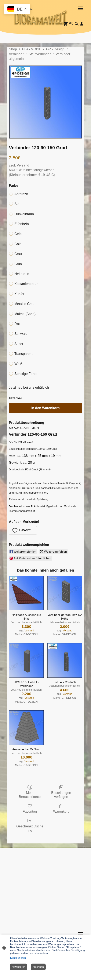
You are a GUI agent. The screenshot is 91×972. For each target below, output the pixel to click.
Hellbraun (21, 274)
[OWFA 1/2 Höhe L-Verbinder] (26, 660)
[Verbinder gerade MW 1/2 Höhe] (64, 593)
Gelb (18, 234)
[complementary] (17, 9)
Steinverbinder (40, 54)
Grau (18, 254)
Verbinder (16, 54)
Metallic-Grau (24, 304)
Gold (18, 244)
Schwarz (21, 334)
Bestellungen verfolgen (61, 795)
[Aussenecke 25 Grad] (26, 727)
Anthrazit (21, 194)
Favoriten (30, 811)
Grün (18, 264)
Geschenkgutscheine (29, 828)
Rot (17, 324)
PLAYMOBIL (31, 49)
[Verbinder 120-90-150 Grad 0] (45, 102)
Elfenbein (21, 224)
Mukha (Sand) (25, 314)
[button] (23, 530)
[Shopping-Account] (81, 23)
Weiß (18, 364)
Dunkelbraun (24, 214)
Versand (23, 165)
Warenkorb (61, 811)
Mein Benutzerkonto (30, 795)
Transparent (23, 354)
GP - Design (55, 49)
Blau (17, 204)
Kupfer (19, 294)
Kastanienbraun (26, 284)
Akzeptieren (18, 966)
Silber (18, 344)
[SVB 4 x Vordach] (64, 660)
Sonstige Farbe (25, 374)
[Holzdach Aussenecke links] (26, 593)
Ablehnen (38, 966)
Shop (13, 49)
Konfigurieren (18, 957)
